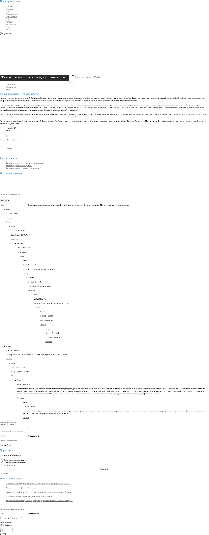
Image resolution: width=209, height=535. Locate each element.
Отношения (10, 9)
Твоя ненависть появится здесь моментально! (34, 77)
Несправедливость (12, 14)
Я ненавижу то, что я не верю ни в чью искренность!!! (25, 163)
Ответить (9, 222)
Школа (15, 140)
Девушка (9, 22)
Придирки (9, 6)
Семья (8, 19)
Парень (9, 140)
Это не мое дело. (10, 465)
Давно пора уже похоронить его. (15, 460)
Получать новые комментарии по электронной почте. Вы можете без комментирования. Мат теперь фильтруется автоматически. (78, 205)
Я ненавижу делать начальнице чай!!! (19, 166)
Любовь (8, 29)
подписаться (79, 205)
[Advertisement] (85, 55)
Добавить (5, 200)
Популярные (10, 84)
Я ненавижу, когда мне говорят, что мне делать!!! (23, 168)
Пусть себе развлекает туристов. (15, 463)
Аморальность (11, 24)
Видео (8, 90)
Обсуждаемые (11, 87)
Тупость (8, 12)
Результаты (4, 473)
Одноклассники (11, 17)
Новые (71, 82)
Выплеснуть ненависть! (8, 422)
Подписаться (33, 436)
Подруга (9, 27)
